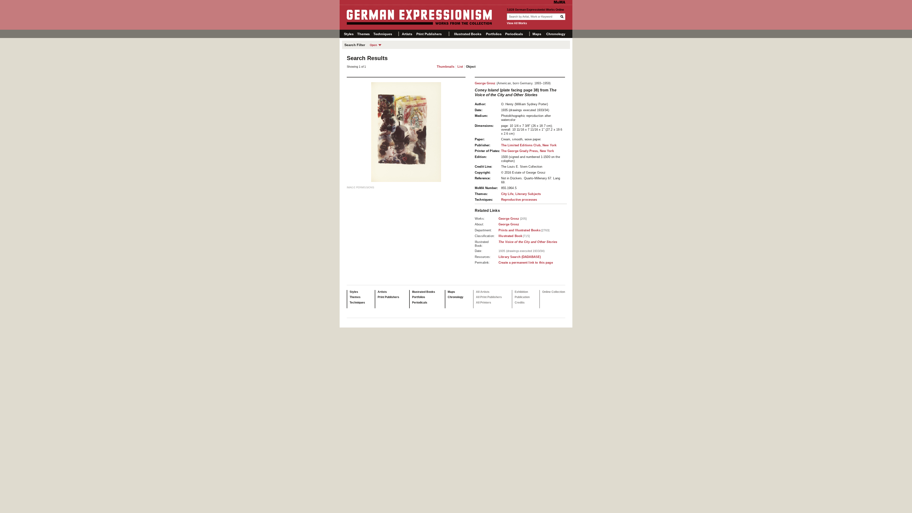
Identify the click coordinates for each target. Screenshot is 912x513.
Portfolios (494, 34)
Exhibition (521, 292)
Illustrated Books (467, 34)
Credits (520, 302)
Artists (407, 34)
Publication (522, 297)
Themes (363, 34)
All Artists (482, 292)
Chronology (555, 34)
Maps (536, 34)
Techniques (382, 34)
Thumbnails (445, 66)
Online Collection (553, 292)
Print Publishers (429, 34)
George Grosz (485, 83)
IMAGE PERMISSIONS (360, 187)
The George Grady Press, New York (527, 151)
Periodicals (514, 34)
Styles (349, 34)
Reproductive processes (519, 199)
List (460, 66)
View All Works (517, 23)
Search (562, 16)
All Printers (483, 302)
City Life (507, 194)
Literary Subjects (528, 194)
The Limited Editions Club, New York (529, 145)
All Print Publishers (489, 297)
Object (470, 66)
